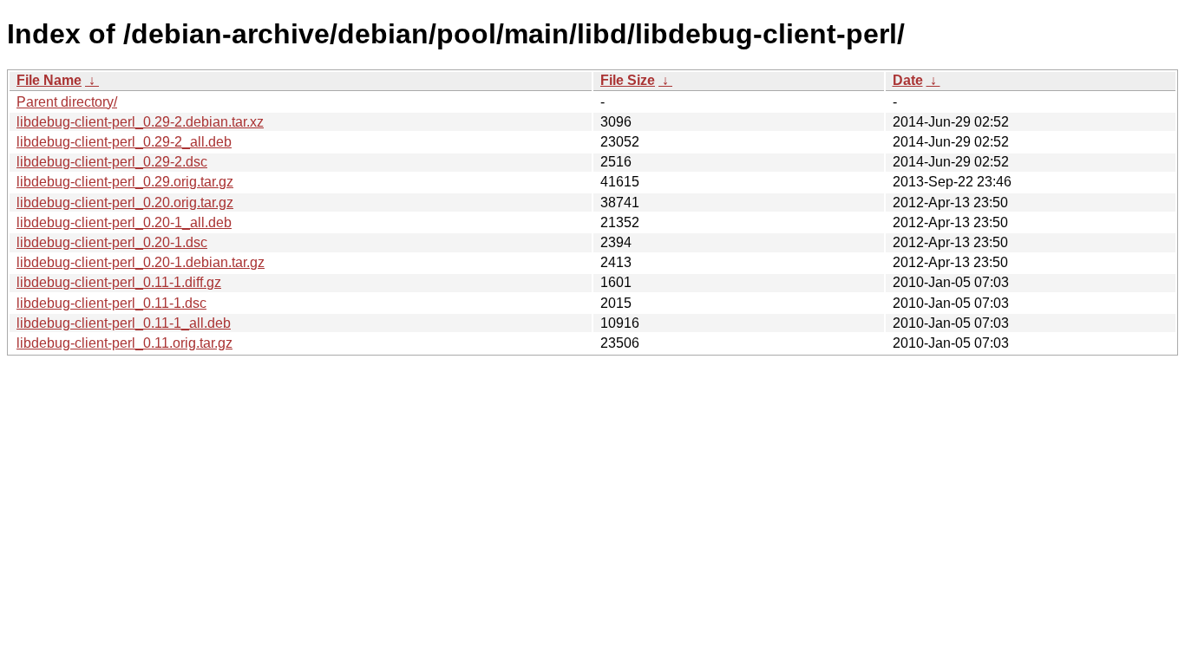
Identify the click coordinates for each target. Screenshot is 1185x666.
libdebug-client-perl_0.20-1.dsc (111, 242)
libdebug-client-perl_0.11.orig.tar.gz (124, 343)
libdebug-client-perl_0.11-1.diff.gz (118, 282)
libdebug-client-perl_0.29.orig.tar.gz (124, 181)
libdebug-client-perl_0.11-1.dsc (111, 303)
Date (908, 80)
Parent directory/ (66, 102)
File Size (627, 80)
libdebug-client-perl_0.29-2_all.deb (124, 141)
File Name (49, 80)
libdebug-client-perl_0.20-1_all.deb (124, 222)
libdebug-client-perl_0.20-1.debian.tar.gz (140, 262)
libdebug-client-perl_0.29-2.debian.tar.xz (140, 121)
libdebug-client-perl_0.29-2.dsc (111, 161)
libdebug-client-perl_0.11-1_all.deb (123, 323)
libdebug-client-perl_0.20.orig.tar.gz (124, 202)
